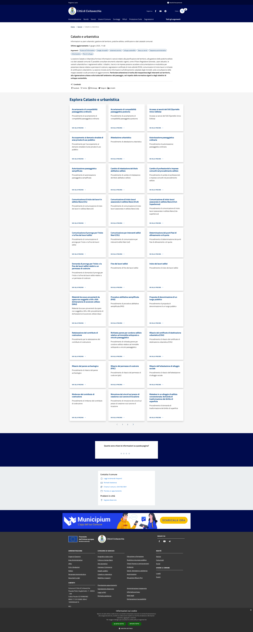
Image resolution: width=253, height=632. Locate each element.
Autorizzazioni (131, 574)
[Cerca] (182, 11)
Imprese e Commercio (105, 567)
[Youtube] (160, 11)
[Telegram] (165, 11)
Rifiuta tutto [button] (134, 624)
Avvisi (158, 563)
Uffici (70, 563)
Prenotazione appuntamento (107, 585)
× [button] (251, 610)
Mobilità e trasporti (104, 578)
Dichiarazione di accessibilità (136, 599)
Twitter (84, 88)
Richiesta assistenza (104, 596)
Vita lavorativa (102, 563)
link (145, 620)
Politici (70, 571)
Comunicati (160, 560)
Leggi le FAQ (102, 592)
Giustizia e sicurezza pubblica (136, 560)
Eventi (158, 577)
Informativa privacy (133, 592)
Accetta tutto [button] (119, 624)
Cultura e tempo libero (105, 560)
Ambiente (130, 567)
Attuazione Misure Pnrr (135, 578)
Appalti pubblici (103, 571)
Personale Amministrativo (77, 574)
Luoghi (158, 573)
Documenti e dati (74, 578)
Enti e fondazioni (74, 567)
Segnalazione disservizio (106, 589)
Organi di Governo (74, 556)
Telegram (103, 88)
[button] (126, 628)
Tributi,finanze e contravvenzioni (138, 563)
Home (73, 27)
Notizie (158, 556)
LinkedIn (112, 88)
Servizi (80, 27)
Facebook (76, 88)
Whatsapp (93, 88)
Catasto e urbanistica (105, 574)
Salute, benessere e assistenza (137, 571)
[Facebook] (155, 11)
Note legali (130, 595)
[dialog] (126, 620)
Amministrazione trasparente (137, 588)
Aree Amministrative (75, 560)
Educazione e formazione (135, 556)
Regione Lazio (73, 2)
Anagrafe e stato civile (105, 556)
